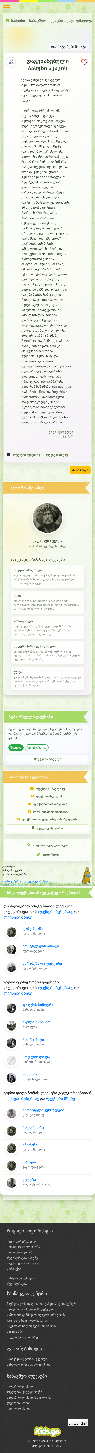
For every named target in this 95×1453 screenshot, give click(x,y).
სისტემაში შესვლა (20, 1278)
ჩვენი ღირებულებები (22, 1241)
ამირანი (30, 1145)
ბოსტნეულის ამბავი (41, 946)
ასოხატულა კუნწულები (43, 1110)
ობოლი (29, 1162)
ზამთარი (30, 1074)
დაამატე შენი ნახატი (69, 46)
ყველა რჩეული (49, 759)
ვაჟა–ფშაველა (80, 20)
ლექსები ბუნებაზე (26, 455)
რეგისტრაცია (37, 747)
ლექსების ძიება (18, 1403)
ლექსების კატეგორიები (24, 1392)
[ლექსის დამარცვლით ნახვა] (11, 61)
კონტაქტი (14, 1269)
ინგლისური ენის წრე (22, 1337)
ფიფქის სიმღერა (38, 1004)
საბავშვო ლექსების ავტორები (29, 1397)
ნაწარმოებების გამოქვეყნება (28, 1364)
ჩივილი (82, 470)
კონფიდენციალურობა (23, 1246)
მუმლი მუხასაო (36, 1022)
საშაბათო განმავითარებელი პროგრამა (36, 1315)
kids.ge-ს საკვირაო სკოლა (27, 1320)
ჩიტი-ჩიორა (33, 1127)
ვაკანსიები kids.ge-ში (23, 1263)
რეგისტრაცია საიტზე (22, 1258)
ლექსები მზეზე (57, 455)
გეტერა (29, 1179)
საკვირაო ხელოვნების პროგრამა (32, 1326)
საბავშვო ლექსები (46, 20)
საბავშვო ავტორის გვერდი (27, 1359)
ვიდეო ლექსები (18, 1408)
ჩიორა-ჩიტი (33, 1039)
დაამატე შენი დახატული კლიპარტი (25, 881)
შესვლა (15, 747)
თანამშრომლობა (19, 1252)
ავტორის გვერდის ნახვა (47, 546)
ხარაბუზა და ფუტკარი (42, 963)
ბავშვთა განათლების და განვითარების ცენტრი (42, 1304)
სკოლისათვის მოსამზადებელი (30, 1309)
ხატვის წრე (15, 1331)
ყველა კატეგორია (50, 828)
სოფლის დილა (36, 1057)
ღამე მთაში (33, 928)
